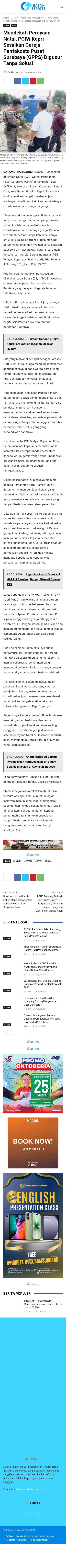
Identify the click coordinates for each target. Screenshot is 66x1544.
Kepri (14, 25)
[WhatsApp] (40, 81)
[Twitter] (25, 81)
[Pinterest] (33, 81)
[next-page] (11, 1032)
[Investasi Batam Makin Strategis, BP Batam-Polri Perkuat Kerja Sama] (12, 951)
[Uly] (5, 72)
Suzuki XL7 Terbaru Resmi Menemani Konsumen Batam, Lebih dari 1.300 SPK (43, 1304)
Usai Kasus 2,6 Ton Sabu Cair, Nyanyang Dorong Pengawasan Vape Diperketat (40, 1001)
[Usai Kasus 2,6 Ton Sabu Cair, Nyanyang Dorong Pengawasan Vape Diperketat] (12, 1003)
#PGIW (48, 861)
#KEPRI (38, 861)
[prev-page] (5, 1032)
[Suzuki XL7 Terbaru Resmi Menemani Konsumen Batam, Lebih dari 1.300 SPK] (12, 1305)
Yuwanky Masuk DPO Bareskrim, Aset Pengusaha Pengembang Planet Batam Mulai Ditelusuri (41, 966)
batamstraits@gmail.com (30, 1489)
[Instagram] (37, 1513)
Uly (12, 72)
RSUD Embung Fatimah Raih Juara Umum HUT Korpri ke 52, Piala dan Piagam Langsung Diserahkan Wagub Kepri (49, 903)
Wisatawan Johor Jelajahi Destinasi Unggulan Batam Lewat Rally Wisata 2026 (43, 984)
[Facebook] (17, 81)
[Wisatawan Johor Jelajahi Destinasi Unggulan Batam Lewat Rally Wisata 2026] (12, 985)
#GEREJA (28, 861)
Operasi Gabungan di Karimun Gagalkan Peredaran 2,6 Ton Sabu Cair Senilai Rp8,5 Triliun (42, 1018)
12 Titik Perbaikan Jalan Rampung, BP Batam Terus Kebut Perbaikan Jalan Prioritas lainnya (42, 932)
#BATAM (17, 861)
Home (6, 17)
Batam (15, 17)
